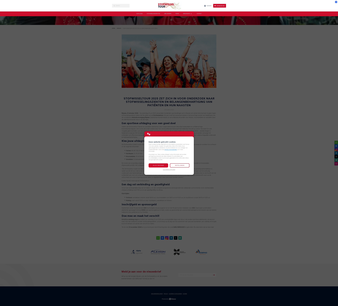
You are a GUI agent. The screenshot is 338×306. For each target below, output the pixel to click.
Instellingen (179, 165)
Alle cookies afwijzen (169, 169)
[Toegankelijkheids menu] (336, 2)
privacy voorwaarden (170, 149)
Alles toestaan (158, 165)
